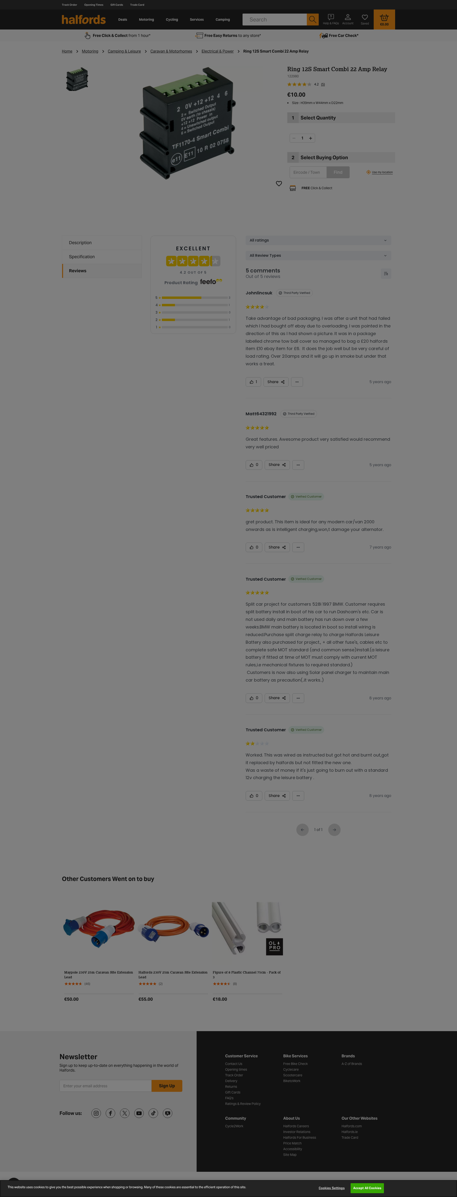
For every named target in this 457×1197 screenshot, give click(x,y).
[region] (228, 1188)
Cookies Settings (332, 1188)
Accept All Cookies (367, 1188)
